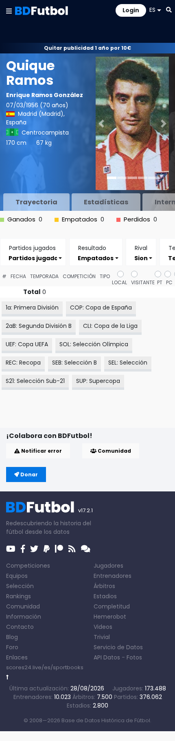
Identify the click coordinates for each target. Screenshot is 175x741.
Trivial (102, 637)
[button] (9, 10)
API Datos (107, 657)
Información (23, 617)
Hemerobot (110, 617)
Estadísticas (106, 202)
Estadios (105, 596)
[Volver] (7, 677)
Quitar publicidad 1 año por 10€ (87, 47)
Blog (12, 637)
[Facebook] (23, 549)
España (16, 122)
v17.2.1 (85, 510)
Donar (28, 474)
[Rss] (72, 549)
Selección (20, 586)
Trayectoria (36, 202)
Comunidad (113, 450)
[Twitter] (34, 549)
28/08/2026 (87, 688)
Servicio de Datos (118, 647)
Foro (12, 647)
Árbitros (104, 586)
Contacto (20, 627)
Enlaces (17, 657)
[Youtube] (10, 549)
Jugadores (108, 566)
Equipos (17, 576)
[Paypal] (47, 549)
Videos (103, 627)
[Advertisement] (90, 415)
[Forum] (85, 549)
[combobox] (32, 257)
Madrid (27, 114)
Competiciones (28, 566)
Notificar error (41, 450)
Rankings (18, 596)
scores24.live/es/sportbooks (44, 667)
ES (152, 10)
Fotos (134, 657)
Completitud (112, 606)
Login (130, 10)
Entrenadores (112, 576)
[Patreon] (59, 549)
